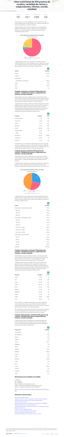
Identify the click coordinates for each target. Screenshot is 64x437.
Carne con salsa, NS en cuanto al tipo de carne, (25, 412)
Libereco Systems (23, 433)
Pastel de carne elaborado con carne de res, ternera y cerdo (28, 413)
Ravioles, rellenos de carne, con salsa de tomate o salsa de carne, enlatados (31, 403)
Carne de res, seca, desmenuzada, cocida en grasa (25, 410)
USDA (39, 64)
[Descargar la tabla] (48, 69)
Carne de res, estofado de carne (22, 397)
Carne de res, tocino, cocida (21, 401)
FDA (34, 109)
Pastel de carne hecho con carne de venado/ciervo (25, 404)
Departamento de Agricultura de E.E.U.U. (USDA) (33, 58)
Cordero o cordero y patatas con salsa (23, 409)
